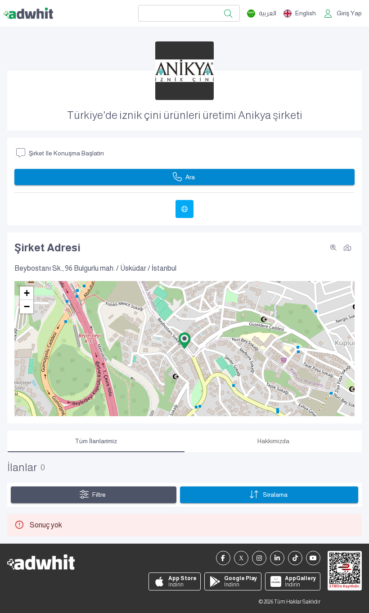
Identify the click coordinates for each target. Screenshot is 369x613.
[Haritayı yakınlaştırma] (333, 248)
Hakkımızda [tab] (273, 441)
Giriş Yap (349, 13)
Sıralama (275, 494)
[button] (184, 340)
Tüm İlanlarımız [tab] (96, 441)
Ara (190, 177)
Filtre (99, 494)
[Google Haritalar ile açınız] (347, 247)
